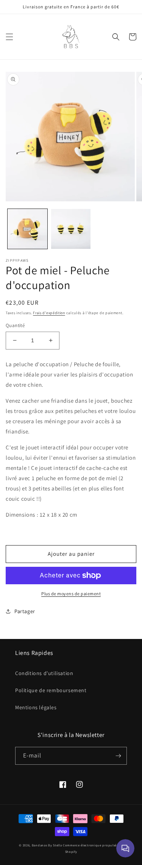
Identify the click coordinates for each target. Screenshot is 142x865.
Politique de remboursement (51, 690)
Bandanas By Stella (47, 845)
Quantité (15, 325)
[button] (9, 36)
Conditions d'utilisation (44, 673)
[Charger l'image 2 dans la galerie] (71, 229)
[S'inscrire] (118, 756)
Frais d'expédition (49, 312)
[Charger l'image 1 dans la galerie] (27, 229)
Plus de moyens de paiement (71, 593)
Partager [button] (24, 611)
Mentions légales (36, 707)
